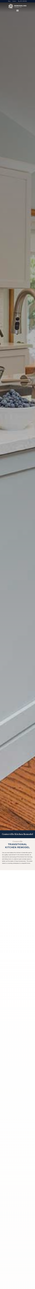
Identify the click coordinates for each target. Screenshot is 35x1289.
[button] (17, 10)
